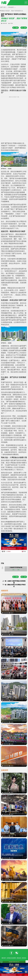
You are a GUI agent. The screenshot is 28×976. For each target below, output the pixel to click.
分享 (25, 27)
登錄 (18, 569)
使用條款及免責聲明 (11, 958)
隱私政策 (19, 958)
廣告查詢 (24, 958)
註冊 (13, 569)
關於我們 (4, 958)
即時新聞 (11, 7)
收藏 (17, 27)
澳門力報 (3, 7)
